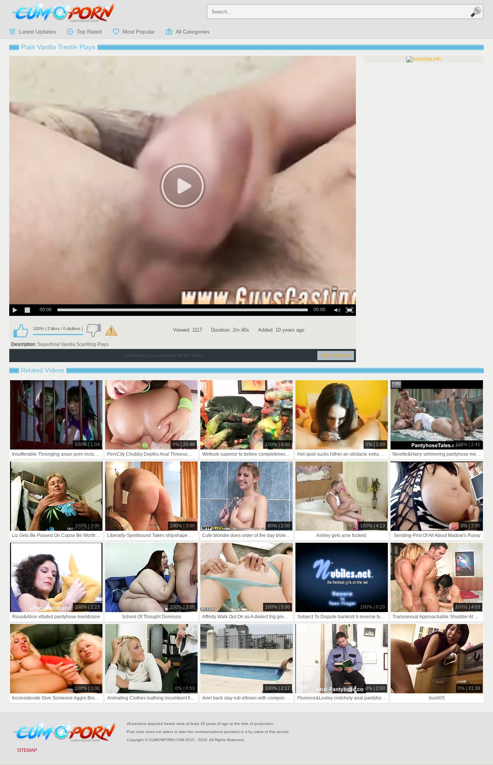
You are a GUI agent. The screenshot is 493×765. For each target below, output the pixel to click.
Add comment (335, 355)
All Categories (193, 32)
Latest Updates (37, 32)
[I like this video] (20, 330)
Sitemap (27, 750)
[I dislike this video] (93, 330)
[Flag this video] (111, 330)
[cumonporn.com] (63, 12)
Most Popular (138, 32)
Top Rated (89, 32)
